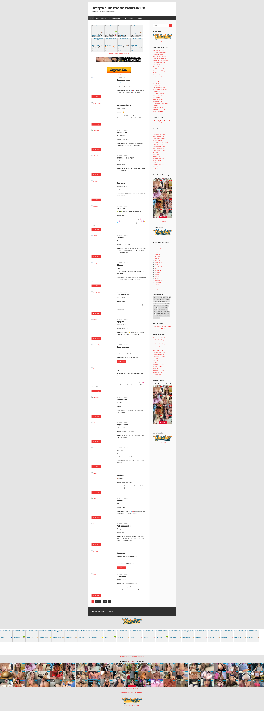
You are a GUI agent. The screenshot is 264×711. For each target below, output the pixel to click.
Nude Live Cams (157, 162)
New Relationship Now (114, 18)
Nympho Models (157, 85)
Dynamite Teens (157, 91)
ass (167, 297)
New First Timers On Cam (159, 56)
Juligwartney (158, 286)
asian (164, 297)
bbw (170, 297)
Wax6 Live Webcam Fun (159, 148)
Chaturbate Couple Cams (159, 136)
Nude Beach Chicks (157, 101)
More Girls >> (163, 221)
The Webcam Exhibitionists (159, 132)
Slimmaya (120, 265)
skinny (168, 313)
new (159, 311)
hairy (162, 307)
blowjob (155, 301)
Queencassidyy (123, 347)
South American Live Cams (159, 73)
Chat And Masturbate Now (159, 52)
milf (166, 309)
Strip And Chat (156, 152)
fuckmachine (165, 305)
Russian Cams (156, 156)
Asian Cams (156, 154)
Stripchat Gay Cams (158, 140)
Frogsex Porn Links (157, 166)
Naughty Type (156, 81)
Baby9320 (121, 183)
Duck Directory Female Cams (160, 89)
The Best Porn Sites (101, 18)
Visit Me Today (96, 96)
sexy (162, 313)
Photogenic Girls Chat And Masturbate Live (118, 8)
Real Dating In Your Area (159, 87)
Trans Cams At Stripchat (159, 150)
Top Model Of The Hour (158, 54)
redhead (158, 313)
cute (158, 303)
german (155, 307)
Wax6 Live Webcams (128, 18)
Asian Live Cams (157, 66)
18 (154, 297)
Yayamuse (121, 208)
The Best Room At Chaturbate (160, 79)
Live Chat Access (157, 168)
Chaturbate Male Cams (158, 144)
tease (168, 315)
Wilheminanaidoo (124, 526)
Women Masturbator (158, 99)
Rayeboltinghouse (124, 105)
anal (161, 297)
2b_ (118, 370)
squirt (160, 315)
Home (91, 18)
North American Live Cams (159, 68)
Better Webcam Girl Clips (159, 109)
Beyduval (120, 475)
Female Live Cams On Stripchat (160, 60)
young (158, 317)
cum (168, 301)
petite (168, 311)
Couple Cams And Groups (159, 71)
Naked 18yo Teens (157, 95)
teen (155, 317)
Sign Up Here (140, 18)
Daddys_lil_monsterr (125, 158)
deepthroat (166, 303)
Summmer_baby (123, 80)
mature (163, 309)
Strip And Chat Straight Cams (160, 142)
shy (164, 313)
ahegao (157, 297)
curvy (155, 303)
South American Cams (158, 164)
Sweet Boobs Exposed (158, 93)
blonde (168, 299)
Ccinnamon (121, 576)
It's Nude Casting (157, 83)
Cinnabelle (126, 77)
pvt (154, 313)
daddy (161, 303)
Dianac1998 (121, 553)
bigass (155, 299)
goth (159, 307)
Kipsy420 (120, 322)
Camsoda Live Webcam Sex (159, 58)
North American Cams (158, 158)
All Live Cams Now (157, 160)
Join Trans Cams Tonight (159, 146)
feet (158, 305)
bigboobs (159, 299)
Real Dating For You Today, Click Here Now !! (132, 692)
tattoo (164, 315)
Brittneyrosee (122, 425)
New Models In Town (158, 64)
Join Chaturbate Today (158, 77)
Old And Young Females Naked (160, 103)
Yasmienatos (122, 132)
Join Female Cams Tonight (159, 138)
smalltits (156, 315)
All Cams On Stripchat (158, 75)
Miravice (120, 238)
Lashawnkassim (123, 294)
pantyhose (163, 311)
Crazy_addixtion (159, 289)
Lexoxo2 (120, 450)
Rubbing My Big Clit (158, 107)
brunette (164, 301)
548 (105, 601)
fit (160, 305)
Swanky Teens (156, 97)
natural (155, 311)
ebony (155, 305)
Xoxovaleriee (122, 399)
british (159, 301)
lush (159, 309)
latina (166, 307)
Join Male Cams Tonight (159, 134)
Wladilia (120, 500)
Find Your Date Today (158, 50)
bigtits (163, 299)
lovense (155, 309)
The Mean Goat (157, 105)
